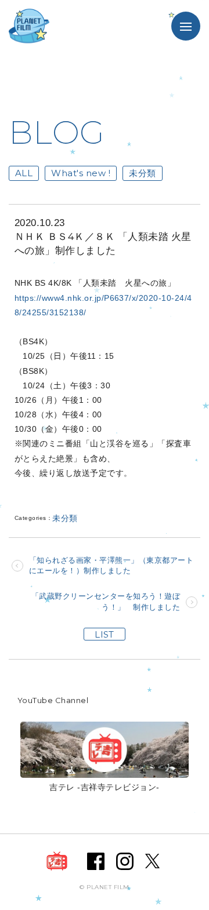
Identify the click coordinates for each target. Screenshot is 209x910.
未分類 (142, 173)
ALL (24, 173)
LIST (104, 634)
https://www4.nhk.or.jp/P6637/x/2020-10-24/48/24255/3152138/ (103, 305)
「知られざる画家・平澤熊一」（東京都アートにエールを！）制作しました (111, 565)
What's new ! (80, 173)
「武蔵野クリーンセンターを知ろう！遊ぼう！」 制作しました (105, 601)
